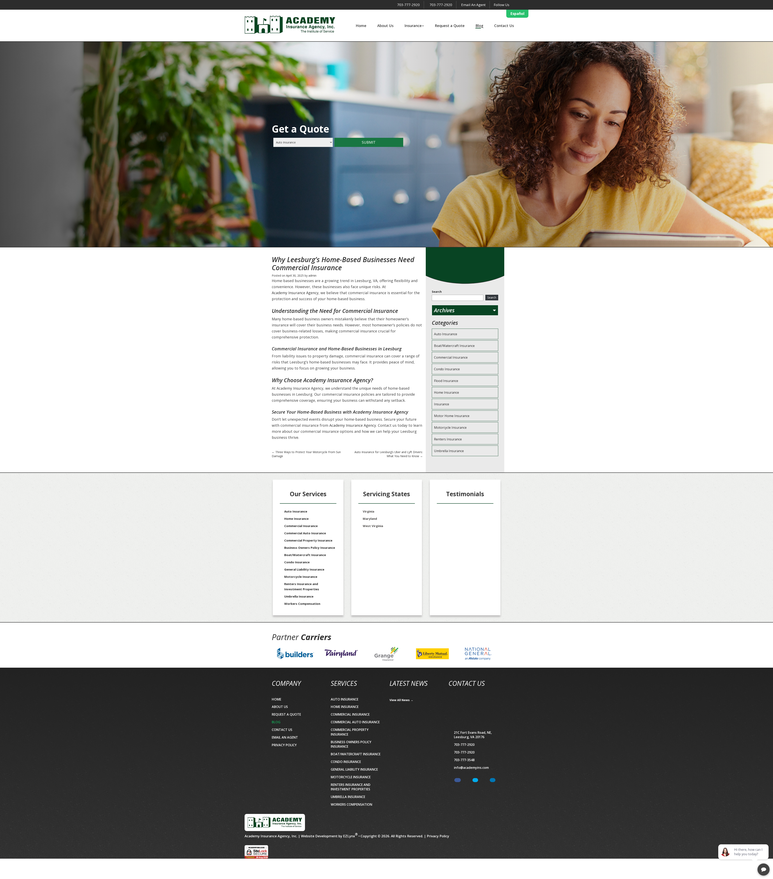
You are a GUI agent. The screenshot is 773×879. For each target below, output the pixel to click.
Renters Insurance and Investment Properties (301, 586)
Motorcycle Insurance (450, 427)
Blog (479, 26)
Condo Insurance (447, 369)
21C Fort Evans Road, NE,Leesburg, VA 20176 (473, 734)
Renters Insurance (448, 439)
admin (312, 275)
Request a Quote (450, 26)
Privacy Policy (284, 745)
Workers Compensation (302, 604)
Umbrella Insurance (449, 451)
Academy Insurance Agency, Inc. (271, 836)
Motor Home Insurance (451, 416)
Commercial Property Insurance (308, 540)
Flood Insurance (446, 381)
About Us (385, 26)
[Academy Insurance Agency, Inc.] (290, 25)
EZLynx (349, 836)
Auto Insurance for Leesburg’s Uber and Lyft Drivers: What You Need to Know (388, 454)
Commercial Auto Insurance (305, 533)
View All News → (401, 700)
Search (437, 292)
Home (361, 26)
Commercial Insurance (451, 357)
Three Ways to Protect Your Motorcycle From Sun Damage (306, 454)
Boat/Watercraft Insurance (454, 346)
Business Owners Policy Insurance (309, 548)
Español (517, 13)
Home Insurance (446, 392)
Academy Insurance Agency (295, 292)
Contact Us (504, 26)
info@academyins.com (471, 767)
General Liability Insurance (304, 569)
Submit (369, 142)
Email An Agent (473, 4)
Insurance (413, 26)
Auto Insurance (445, 334)
